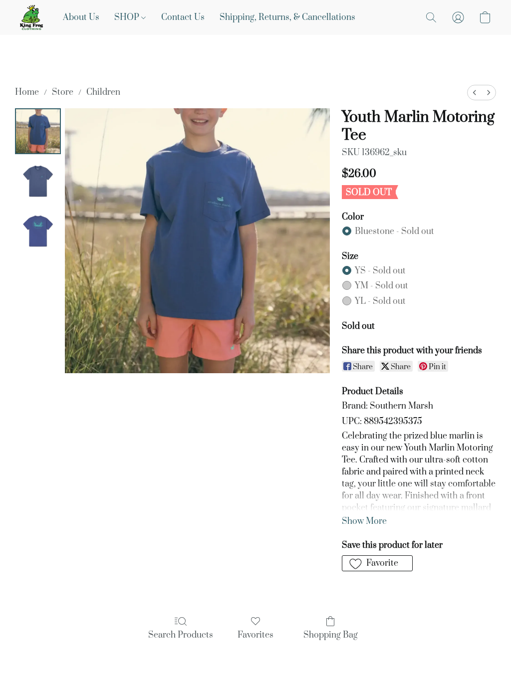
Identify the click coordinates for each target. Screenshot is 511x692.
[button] (31, 17)
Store (62, 92)
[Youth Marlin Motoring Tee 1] (38, 181)
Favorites (255, 635)
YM (381, 285)
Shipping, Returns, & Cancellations (287, 17)
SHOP (127, 17)
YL (380, 301)
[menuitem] (475, 92)
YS (380, 270)
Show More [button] (364, 521)
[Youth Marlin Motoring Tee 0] (38, 131)
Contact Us (183, 17)
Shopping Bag (330, 635)
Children (103, 92)
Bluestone (394, 231)
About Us (81, 17)
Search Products (180, 635)
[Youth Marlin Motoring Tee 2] (38, 231)
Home (27, 92)
